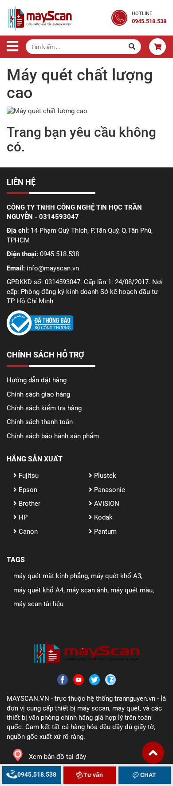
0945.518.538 (36, 774)
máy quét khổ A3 (116, 576)
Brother (28, 504)
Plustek (104, 476)
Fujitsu (28, 476)
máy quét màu (131, 590)
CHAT (147, 774)
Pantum (104, 532)
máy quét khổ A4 (38, 590)
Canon (27, 532)
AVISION (105, 504)
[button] (153, 753)
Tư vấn (92, 774)
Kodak (102, 517)
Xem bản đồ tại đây (57, 757)
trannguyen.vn (134, 699)
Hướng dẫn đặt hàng (37, 380)
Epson (27, 490)
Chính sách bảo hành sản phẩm (53, 436)
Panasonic (108, 490)
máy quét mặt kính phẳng (50, 576)
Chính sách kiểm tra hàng (44, 408)
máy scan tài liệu (38, 604)
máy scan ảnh (87, 590)
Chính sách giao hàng (38, 394)
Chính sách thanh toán (40, 422)
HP (22, 517)
